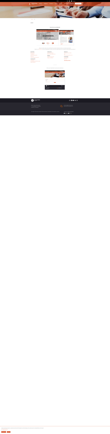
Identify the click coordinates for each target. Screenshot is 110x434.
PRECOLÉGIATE (33, 62)
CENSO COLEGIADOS (34, 55)
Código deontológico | (70, 111)
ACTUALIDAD (66, 57)
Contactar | (65, 111)
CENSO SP (32, 56)
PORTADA (40, 49)
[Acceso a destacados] (55, 37)
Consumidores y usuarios (55, 111)
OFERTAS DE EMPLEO (50, 56)
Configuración (4, 430)
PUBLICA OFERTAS (50, 57)
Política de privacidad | (38, 111)
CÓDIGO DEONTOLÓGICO (35, 57)
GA (74, 1)
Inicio (32, 19)
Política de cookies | (44, 111)
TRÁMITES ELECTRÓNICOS (68, 55)
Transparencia (72, 3)
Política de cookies (5, 429)
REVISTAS (65, 58)
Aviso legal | (33, 111)
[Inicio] (33, 4)
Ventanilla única (78, 3)
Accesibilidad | (49, 111)
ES (73, 1)
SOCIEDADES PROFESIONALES (35, 61)
